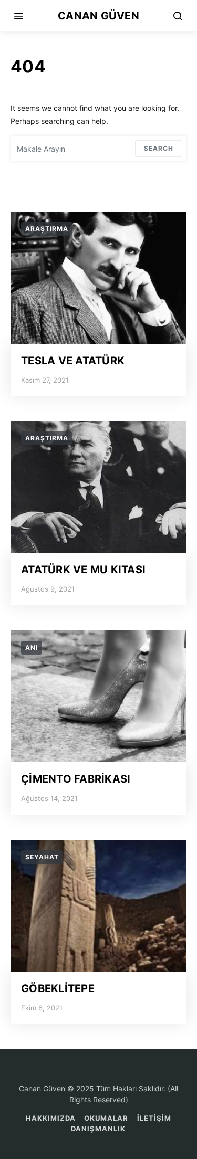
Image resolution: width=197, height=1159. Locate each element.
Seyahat (42, 857)
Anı (31, 647)
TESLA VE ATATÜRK (73, 360)
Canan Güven (98, 15)
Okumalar (106, 1118)
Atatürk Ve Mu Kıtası (83, 569)
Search (158, 148)
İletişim (154, 1118)
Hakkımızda (51, 1118)
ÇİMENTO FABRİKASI (75, 779)
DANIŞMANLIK (98, 1128)
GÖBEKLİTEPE (58, 988)
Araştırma (46, 229)
